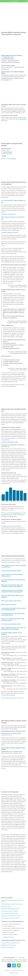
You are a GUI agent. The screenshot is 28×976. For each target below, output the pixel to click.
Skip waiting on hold (19, 67)
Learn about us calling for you (8, 214)
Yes (16, 957)
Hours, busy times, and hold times (9, 913)
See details (13, 158)
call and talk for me (17, 513)
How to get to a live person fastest (9, 911)
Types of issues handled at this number (11, 915)
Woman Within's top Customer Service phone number (12, 900)
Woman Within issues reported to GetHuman (12, 698)
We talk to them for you (7, 67)
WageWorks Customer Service (8, 945)
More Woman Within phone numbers (10, 908)
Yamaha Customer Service (7, 947)
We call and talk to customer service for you (12, 904)
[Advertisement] (14, 92)
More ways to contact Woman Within (10, 918)
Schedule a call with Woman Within (9, 442)
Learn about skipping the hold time (9, 232)
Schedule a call (4, 69)
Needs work (21, 957)
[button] (26, 1)
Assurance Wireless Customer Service (10, 943)
